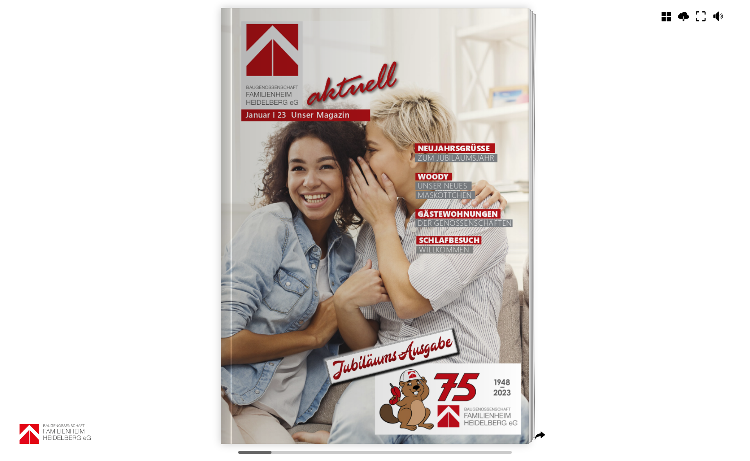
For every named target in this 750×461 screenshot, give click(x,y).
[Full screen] (701, 16)
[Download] (683, 16)
